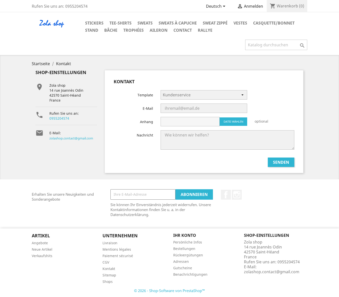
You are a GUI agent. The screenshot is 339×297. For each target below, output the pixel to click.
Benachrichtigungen (190, 274)
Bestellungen (184, 248)
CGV (105, 262)
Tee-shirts (120, 23)
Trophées (133, 30)
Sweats (145, 23)
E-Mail (148, 108)
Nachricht (145, 135)
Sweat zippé (215, 23)
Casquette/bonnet (274, 23)
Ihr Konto (184, 235)
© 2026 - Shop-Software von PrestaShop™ (169, 290)
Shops (107, 281)
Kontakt (108, 268)
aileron (159, 30)
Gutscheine (182, 268)
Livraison (109, 243)
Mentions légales (116, 249)
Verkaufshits (42, 255)
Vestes (240, 23)
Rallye (205, 30)
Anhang (146, 121)
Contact (182, 30)
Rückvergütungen (188, 255)
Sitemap (109, 275)
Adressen (181, 261)
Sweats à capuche (178, 23)
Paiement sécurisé (117, 255)
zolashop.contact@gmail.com (71, 138)
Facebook (226, 195)
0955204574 (59, 118)
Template (145, 95)
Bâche (110, 30)
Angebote (40, 243)
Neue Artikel (42, 249)
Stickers (94, 23)
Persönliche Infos (187, 242)
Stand (91, 30)
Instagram (237, 195)
